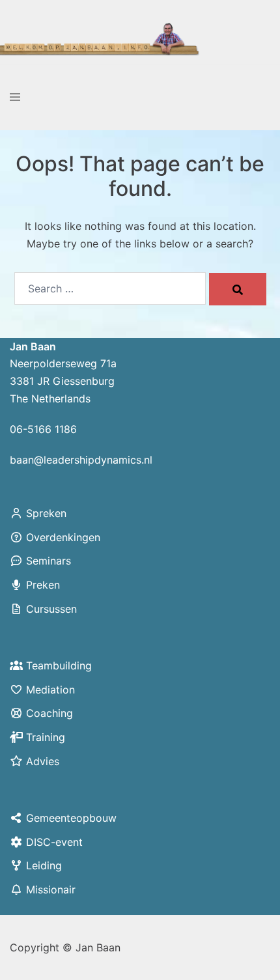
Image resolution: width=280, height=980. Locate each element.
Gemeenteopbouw (71, 817)
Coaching (49, 713)
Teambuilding (59, 665)
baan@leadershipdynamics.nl (81, 459)
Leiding (44, 865)
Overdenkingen (63, 537)
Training (45, 737)
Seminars (48, 560)
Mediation (50, 689)
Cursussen (51, 608)
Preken (43, 584)
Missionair (51, 889)
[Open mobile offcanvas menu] (15, 98)
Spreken (46, 513)
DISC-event (54, 841)
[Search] (237, 289)
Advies (42, 761)
